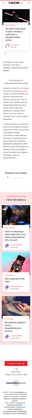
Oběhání (19, 405)
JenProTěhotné (9, 407)
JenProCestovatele (10, 411)
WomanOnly (20, 403)
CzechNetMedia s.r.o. (20, 392)
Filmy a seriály (10, 25)
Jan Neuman (15, 45)
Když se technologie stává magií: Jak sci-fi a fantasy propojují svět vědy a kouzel (15, 235)
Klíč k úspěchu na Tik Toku (15, 280)
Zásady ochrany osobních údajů (16, 375)
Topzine (10, 409)
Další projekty (16, 372)
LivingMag (6, 413)
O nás (16, 369)
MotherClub (11, 405)
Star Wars (23, 91)
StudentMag (17, 409)
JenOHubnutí (22, 413)
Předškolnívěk (20, 407)
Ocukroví (13, 413)
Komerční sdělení (16, 245)
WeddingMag (21, 411)
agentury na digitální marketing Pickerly (15, 400)
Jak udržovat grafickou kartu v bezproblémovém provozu (15, 326)
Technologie (9, 275)
